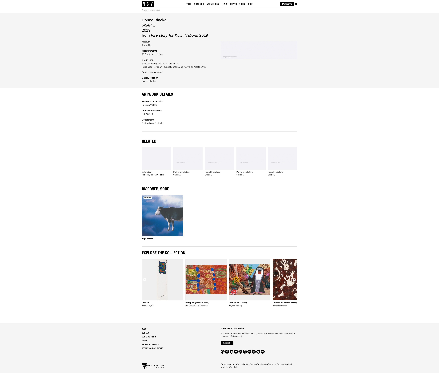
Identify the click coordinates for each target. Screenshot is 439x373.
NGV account (236, 336)
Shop (250, 4)
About (145, 329)
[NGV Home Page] (148, 4)
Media (144, 341)
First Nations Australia (152, 123)
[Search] (296, 4)
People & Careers (150, 345)
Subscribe (227, 343)
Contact (146, 333)
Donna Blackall (155, 20)
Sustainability (149, 337)
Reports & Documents (152, 349)
